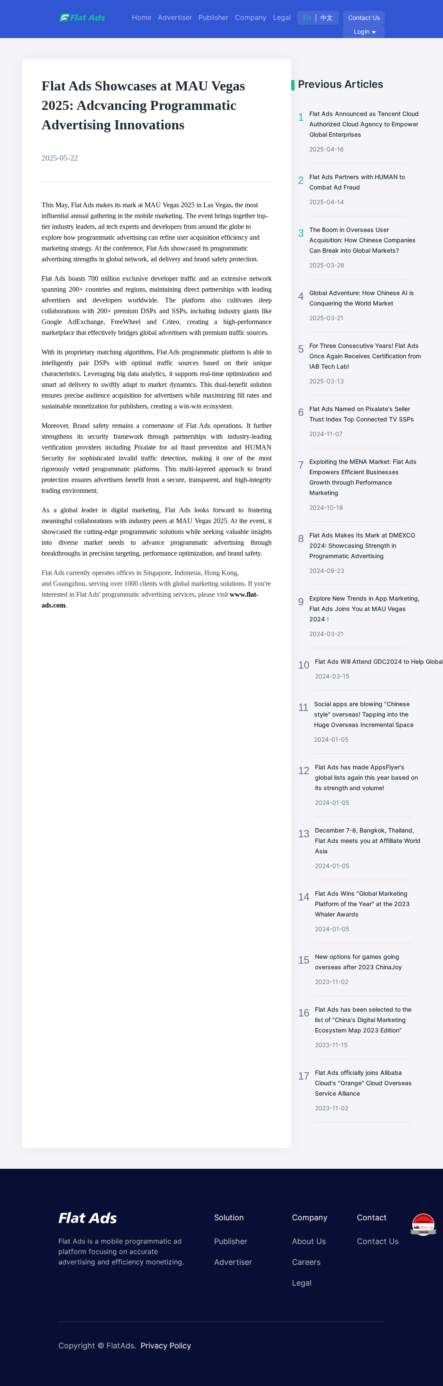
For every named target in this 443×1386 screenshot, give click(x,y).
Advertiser (175, 17)
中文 (327, 17)
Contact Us (364, 17)
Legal (282, 17)
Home (141, 17)
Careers (306, 1262)
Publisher (213, 17)
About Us (309, 1241)
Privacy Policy (166, 1345)
